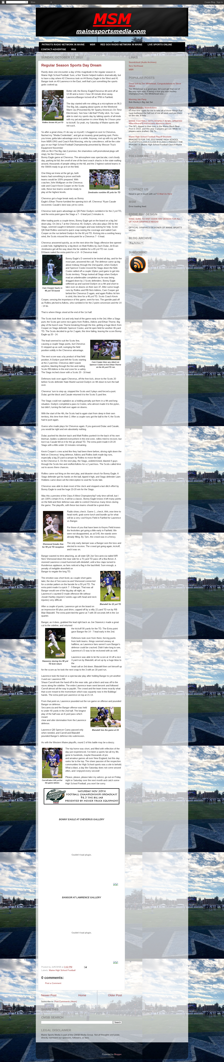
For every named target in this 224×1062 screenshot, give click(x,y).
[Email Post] (85, 967)
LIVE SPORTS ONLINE (160, 44)
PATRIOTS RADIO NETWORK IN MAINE (63, 44)
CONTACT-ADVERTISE (53, 49)
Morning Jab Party (137, 99)
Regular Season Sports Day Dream (71, 65)
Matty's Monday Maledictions (143, 108)
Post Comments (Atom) (65, 1001)
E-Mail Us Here (164, 194)
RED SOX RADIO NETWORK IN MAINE (121, 44)
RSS (73, 49)
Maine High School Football (62, 970)
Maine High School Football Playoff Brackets (150, 137)
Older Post (115, 995)
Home (82, 995)
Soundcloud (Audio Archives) (142, 62)
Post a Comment (53, 983)
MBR (92, 44)
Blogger (117, 1054)
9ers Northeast (136, 66)
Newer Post (48, 995)
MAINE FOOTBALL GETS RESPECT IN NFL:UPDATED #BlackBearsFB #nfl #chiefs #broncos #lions (155, 122)
